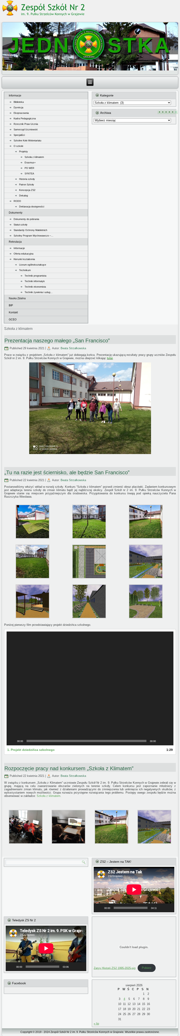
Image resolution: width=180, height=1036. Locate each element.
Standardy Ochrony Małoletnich (30, 230)
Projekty (23, 151)
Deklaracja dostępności (31, 206)
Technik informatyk (35, 281)
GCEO (12, 319)
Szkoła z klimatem (34, 157)
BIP (11, 305)
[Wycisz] (160, 741)
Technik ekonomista (35, 286)
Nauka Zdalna (17, 298)
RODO (17, 201)
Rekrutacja (15, 241)
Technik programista (35, 275)
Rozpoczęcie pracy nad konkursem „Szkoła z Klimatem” (68, 768)
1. (31, 750)
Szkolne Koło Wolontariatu (27, 140)
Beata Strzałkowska (73, 348)
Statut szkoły (20, 224)
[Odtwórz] (12, 741)
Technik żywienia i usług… (39, 292)
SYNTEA (29, 173)
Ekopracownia (21, 113)
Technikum (25, 270)
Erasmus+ (30, 162)
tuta (109, 358)
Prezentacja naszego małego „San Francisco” (57, 340)
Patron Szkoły (26, 184)
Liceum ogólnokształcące (32, 264)
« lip (96, 1023)
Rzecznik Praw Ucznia (26, 124)
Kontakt (13, 312)
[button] (90, 688)
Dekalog (23, 195)
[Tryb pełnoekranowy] (168, 741)
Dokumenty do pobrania (26, 219)
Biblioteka (19, 102)
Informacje (15, 95)
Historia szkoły (27, 179)
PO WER (29, 168)
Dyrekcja (18, 107)
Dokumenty (15, 212)
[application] (90, 688)
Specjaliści (19, 135)
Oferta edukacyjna (23, 253)
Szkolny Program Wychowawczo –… (33, 235)
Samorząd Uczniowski (26, 129)
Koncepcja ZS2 (27, 190)
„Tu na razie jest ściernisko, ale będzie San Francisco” (67, 472)
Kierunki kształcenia (24, 259)
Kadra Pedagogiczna (25, 118)
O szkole (18, 146)
